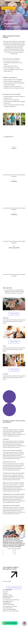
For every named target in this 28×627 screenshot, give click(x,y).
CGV (14, 614)
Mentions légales (19, 612)
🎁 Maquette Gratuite (10, 622)
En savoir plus (8, 8)
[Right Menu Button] (26, 2)
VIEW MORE (14, 314)
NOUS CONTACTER (14, 587)
